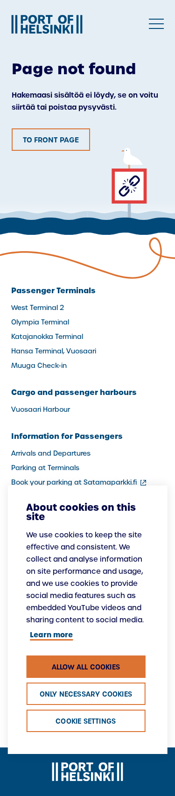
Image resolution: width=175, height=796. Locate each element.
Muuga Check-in (39, 365)
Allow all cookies (86, 667)
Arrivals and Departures (51, 453)
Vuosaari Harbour (40, 409)
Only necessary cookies (86, 694)
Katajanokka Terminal (47, 336)
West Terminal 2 (37, 307)
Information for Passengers (67, 436)
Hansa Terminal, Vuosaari (53, 351)
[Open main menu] (156, 24)
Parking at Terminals (45, 468)
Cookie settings (86, 721)
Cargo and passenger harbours (74, 392)
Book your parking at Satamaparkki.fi (79, 482)
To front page (51, 140)
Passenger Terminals (53, 290)
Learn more (51, 635)
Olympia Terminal (40, 322)
